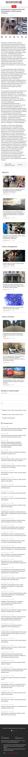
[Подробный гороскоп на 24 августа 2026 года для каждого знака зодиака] (13, 477)
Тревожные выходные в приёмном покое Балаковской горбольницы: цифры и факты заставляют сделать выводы (14, 286)
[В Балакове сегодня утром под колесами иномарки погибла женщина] (13, 484)
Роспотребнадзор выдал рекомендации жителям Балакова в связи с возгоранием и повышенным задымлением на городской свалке (14, 214)
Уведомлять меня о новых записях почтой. (12, 414)
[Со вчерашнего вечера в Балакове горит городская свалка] (13, 675)
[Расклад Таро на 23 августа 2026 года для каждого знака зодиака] (13, 496)
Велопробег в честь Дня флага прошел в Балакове (13, 493)
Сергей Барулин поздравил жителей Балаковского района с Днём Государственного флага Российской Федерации (14, 513)
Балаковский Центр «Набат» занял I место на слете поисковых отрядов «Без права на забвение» (13, 381)
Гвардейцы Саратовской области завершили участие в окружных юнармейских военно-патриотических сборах (12, 603)
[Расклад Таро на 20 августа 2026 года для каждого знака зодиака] (14, 256)
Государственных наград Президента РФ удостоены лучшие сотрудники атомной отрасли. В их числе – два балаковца (14, 633)
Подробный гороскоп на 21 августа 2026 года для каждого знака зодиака (13, 308)
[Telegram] (14, 37)
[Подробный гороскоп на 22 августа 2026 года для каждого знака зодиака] (13, 645)
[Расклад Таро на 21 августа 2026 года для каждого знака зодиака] (13, 697)
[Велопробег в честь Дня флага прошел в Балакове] (13, 491)
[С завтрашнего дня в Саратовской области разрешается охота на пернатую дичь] (13, 623)
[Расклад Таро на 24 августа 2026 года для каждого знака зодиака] (13, 470)
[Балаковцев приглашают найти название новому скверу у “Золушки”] (13, 660)
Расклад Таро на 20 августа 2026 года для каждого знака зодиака (13, 264)
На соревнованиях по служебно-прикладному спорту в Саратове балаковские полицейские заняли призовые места (14, 670)
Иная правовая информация (12, 753)
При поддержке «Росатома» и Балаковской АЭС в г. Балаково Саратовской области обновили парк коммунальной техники (13, 686)
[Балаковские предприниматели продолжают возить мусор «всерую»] (13, 15)
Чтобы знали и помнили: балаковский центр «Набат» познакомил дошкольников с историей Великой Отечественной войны (14, 594)
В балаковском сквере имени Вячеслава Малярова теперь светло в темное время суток (13, 335)
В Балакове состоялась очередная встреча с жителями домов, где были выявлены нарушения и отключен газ (14, 190)
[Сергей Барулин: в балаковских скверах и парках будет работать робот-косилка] (13, 711)
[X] (18, 37)
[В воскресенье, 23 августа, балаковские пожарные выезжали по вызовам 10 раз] (7, 450)
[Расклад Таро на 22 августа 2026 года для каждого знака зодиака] (13, 638)
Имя (2, 403)
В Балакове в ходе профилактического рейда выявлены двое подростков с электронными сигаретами (14, 237)
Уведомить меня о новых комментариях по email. (14, 410)
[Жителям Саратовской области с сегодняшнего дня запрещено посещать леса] (13, 704)
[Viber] (22, 37)
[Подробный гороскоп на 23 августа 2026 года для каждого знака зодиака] (13, 503)
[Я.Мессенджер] (2, 37)
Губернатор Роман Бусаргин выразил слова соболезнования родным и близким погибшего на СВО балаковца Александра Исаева (13, 655)
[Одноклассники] (10, 37)
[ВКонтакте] (6, 37)
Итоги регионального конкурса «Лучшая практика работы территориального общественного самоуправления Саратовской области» (13, 618)
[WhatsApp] (26, 37)
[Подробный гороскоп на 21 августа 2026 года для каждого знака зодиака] (14, 300)
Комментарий (4, 393)
